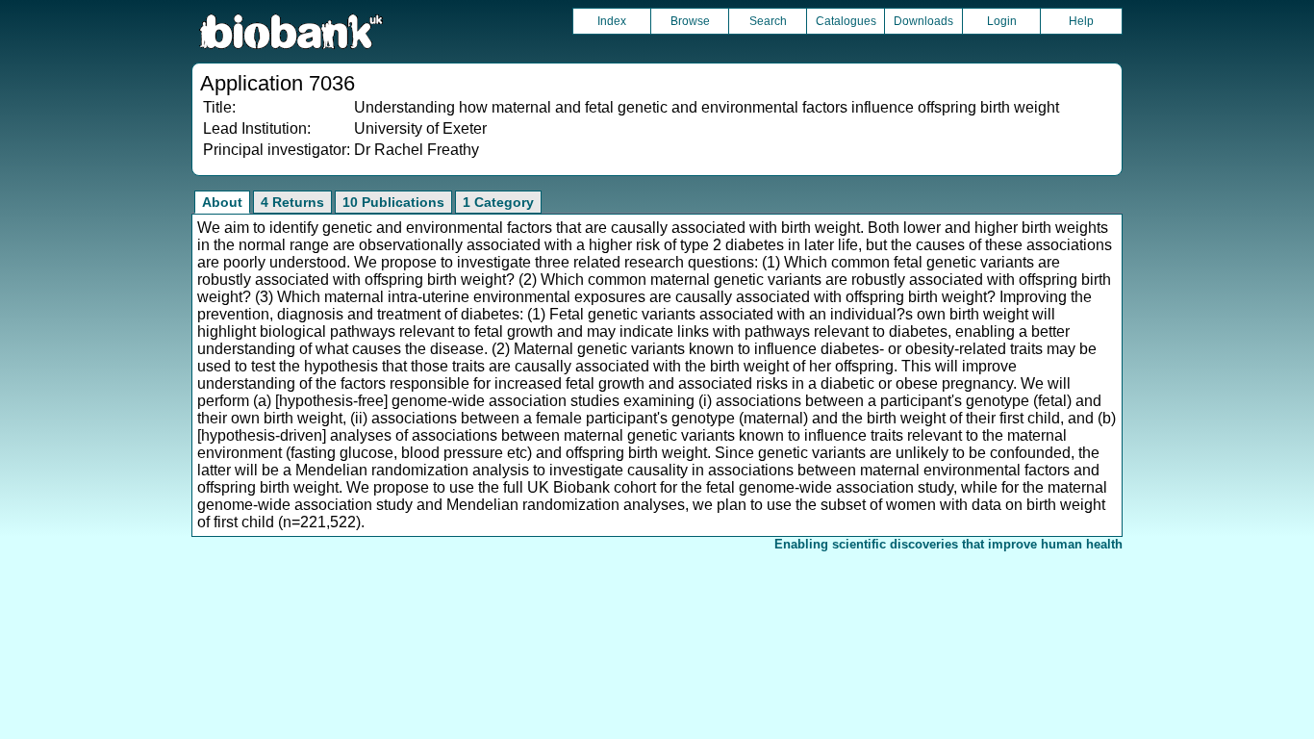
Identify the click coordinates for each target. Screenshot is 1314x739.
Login (1002, 21)
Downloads (923, 21)
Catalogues (846, 21)
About (222, 202)
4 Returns (292, 202)
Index (611, 21)
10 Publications (393, 202)
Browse (690, 21)
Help (1081, 21)
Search (768, 21)
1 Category (498, 202)
